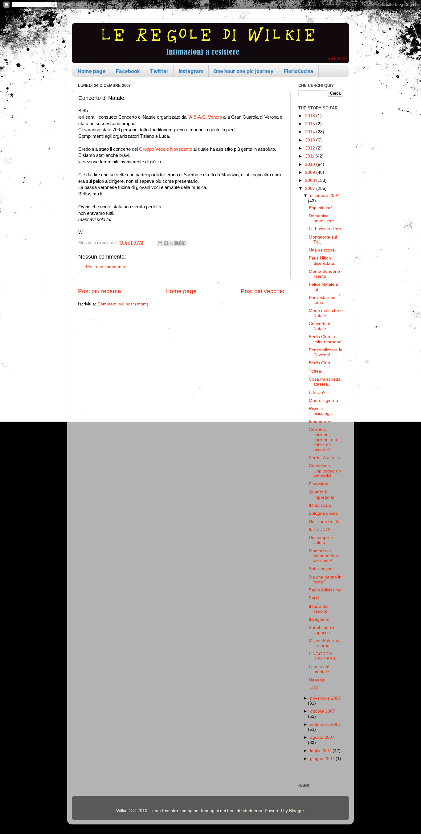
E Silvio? (317, 392)
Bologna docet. (323, 513)
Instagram (191, 71)
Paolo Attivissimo (325, 590)
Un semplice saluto (321, 540)
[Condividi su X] (172, 243)
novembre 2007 (325, 698)
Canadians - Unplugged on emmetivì (325, 471)
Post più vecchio (262, 291)
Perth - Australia (324, 458)
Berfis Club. (320, 363)
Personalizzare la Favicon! (325, 352)
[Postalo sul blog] (166, 243)
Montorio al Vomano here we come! (324, 556)
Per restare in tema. (322, 300)
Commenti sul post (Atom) (122, 304)
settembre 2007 (325, 724)
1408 (314, 688)
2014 (310, 131)
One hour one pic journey (244, 71)
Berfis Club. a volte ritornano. (326, 339)
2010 (310, 164)
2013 (310, 140)
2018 (310, 115)
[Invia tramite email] (160, 243)
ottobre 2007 (322, 711)
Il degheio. (319, 619)
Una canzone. (322, 250)
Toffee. (315, 371)
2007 (310, 188)
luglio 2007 (321, 750)
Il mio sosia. (320, 505)
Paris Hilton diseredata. (322, 260)
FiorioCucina (298, 71)
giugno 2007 (323, 758)
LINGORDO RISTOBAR (322, 656)
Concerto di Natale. (320, 326)
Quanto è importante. (322, 494)
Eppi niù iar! (320, 208)
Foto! (314, 598)
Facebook (128, 71)
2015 (310, 123)
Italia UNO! (319, 529)
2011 (310, 156)
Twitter (159, 71)
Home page (92, 71)
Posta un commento (105, 266)
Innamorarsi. (321, 421)
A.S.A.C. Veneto (205, 117)
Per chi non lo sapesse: (322, 630)
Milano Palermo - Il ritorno (325, 643)
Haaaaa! (317, 680)
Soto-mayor (320, 568)
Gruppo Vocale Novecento (165, 149)
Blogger (296, 810)
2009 (310, 172)
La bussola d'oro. (325, 229)
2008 (310, 180)
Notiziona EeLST (325, 521)
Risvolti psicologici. (322, 411)
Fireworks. (319, 484)
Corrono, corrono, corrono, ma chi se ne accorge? (323, 439)
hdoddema (251, 810)
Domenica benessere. (322, 218)
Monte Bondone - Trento (326, 274)
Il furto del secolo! (318, 609)
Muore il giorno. (324, 400)
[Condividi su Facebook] (177, 243)
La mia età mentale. (319, 669)
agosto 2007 (322, 737)
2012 (310, 148)
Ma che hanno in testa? (325, 579)
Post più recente (99, 291)
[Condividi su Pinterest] (183, 243)
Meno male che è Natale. (326, 313)
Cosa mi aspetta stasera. (325, 381)
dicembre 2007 (324, 195)
